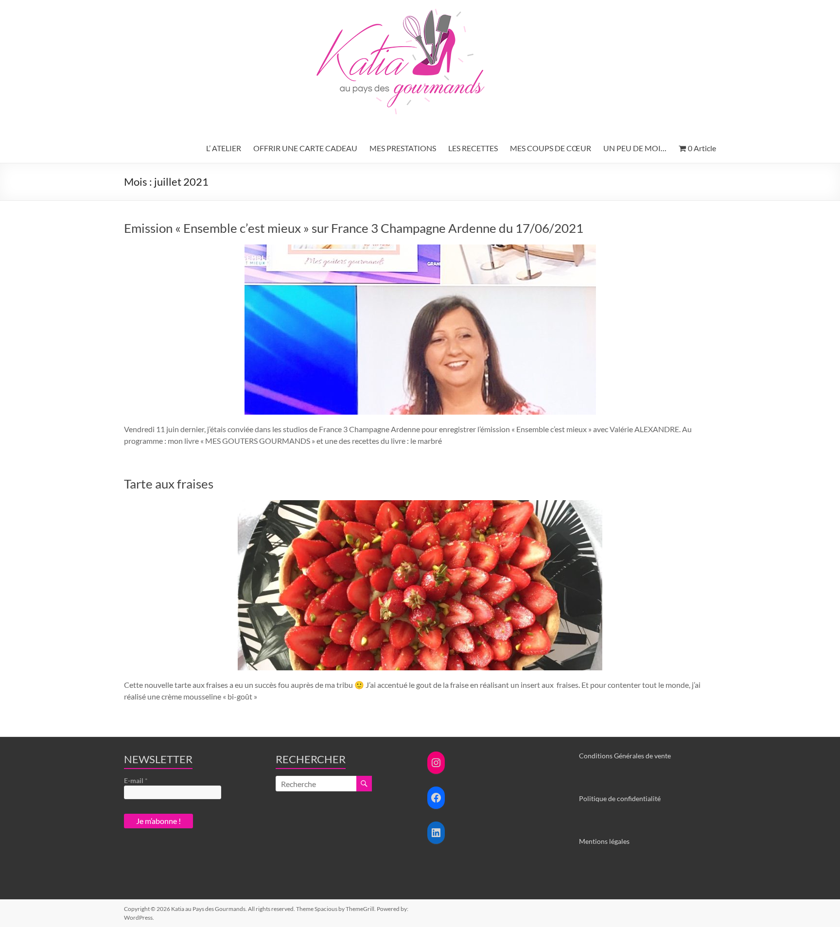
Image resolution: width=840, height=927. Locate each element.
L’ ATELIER (223, 148)
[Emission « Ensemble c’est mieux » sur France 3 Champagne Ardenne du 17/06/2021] (420, 249)
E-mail (136, 780)
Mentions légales (604, 841)
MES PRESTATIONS (402, 148)
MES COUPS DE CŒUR (550, 148)
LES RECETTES (473, 148)
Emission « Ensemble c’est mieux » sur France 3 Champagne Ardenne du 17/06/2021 (353, 228)
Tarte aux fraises (168, 483)
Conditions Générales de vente (625, 756)
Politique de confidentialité (620, 798)
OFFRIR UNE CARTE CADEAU (305, 148)
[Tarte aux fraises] (420, 504)
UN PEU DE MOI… (634, 148)
